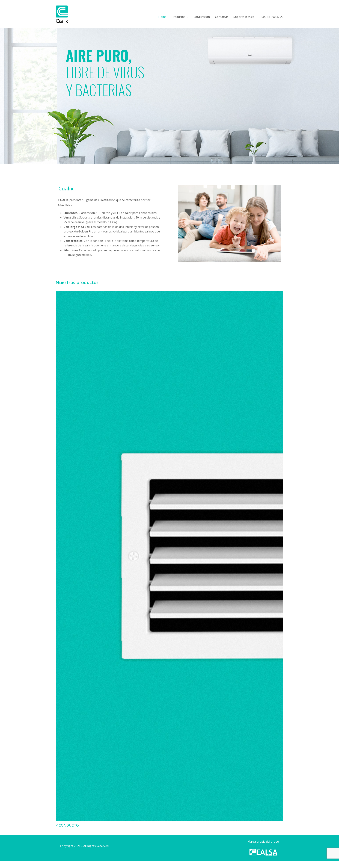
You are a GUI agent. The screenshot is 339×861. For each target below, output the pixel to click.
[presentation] (60, 559)
